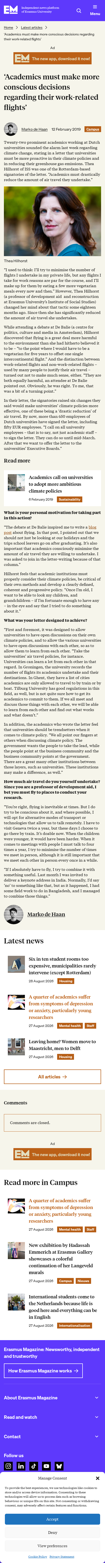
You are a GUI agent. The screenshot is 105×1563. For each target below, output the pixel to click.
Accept (52, 1519)
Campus (92, 129)
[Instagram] (8, 1466)
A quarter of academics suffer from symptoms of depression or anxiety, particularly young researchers (61, 1007)
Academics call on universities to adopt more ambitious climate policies (61, 484)
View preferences (52, 1546)
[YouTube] (46, 1466)
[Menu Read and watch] (96, 1417)
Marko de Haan (34, 129)
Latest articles (31, 27)
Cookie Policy (37, 1556)
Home (8, 27)
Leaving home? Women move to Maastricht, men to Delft (62, 1045)
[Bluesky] (59, 1466)
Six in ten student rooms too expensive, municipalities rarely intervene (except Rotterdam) (62, 965)
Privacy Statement (62, 1556)
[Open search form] (79, 10)
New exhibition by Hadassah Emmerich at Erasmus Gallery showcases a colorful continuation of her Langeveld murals (61, 1259)
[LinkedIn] (21, 1466)
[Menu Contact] (96, 1436)
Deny (52, 1532)
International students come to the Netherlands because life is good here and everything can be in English (63, 1307)
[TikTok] (33, 1466)
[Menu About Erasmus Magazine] (96, 1398)
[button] (97, 1478)
